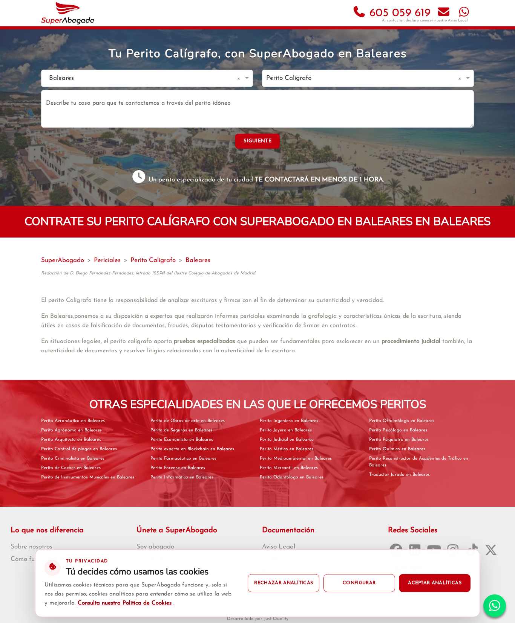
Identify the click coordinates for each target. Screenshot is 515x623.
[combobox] (139, 78)
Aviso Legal (458, 20)
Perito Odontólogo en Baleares (291, 477)
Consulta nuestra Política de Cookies (125, 603)
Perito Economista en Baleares (181, 439)
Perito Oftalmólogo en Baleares (401, 421)
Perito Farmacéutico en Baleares (183, 458)
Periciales (107, 260)
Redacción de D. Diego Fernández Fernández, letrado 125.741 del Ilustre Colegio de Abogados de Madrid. (148, 273)
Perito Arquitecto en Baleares (71, 439)
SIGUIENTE (257, 141)
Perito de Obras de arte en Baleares (187, 421)
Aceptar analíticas (434, 583)
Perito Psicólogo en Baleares (398, 430)
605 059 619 (398, 13)
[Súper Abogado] (67, 13)
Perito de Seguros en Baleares (181, 430)
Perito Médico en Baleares (286, 449)
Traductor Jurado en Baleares (399, 474)
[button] (240, 78)
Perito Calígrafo (153, 260)
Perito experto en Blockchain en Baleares (192, 449)
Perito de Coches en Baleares (71, 468)
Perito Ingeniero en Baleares (289, 421)
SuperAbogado (62, 260)
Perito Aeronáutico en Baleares (73, 421)
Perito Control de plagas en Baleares (79, 449)
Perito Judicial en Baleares (286, 439)
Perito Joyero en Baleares (286, 430)
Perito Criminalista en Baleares (72, 458)
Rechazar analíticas (283, 583)
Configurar (359, 583)
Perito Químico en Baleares (397, 449)
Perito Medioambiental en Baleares (296, 458)
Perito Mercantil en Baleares (289, 468)
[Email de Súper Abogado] (444, 13)
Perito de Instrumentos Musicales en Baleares (87, 477)
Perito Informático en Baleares (181, 477)
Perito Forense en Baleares (177, 468)
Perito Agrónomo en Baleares (71, 430)
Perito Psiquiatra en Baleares (399, 439)
